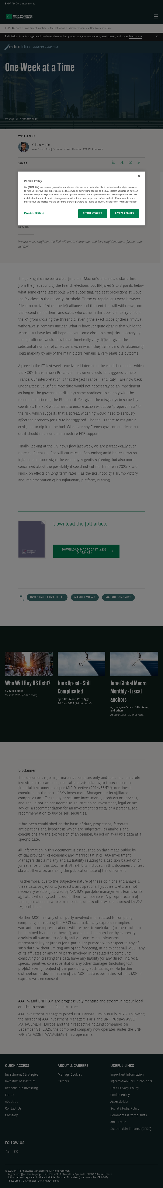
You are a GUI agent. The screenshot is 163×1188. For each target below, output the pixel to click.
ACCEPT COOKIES (124, 213)
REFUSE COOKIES (92, 213)
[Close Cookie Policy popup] (139, 176)
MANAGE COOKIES (34, 213)
